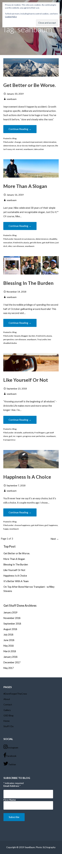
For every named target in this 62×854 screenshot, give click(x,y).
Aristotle (18, 432)
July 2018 (8, 634)
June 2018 (8, 640)
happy (5, 529)
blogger (24, 336)
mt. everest (17, 149)
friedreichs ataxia (21, 242)
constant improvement (32, 142)
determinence (9, 145)
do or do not (22, 145)
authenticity (28, 432)
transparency (9, 440)
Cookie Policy (11, 16)
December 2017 (11, 662)
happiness (53, 525)
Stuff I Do (8, 726)
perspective (8, 339)
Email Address (12, 785)
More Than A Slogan (25, 186)
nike (10, 246)
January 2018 (10, 656)
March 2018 (9, 651)
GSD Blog (8, 715)
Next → (55, 538)
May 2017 (8, 668)
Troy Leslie (42, 339)
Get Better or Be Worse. (29, 85)
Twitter (12, 764)
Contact (7, 704)
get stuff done (48, 242)
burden (32, 336)
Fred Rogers (40, 432)
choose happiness (22, 525)
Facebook (11, 755)
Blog (14, 138)
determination (49, 142)
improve (50, 145)
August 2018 (10, 629)
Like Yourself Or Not (25, 380)
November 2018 (11, 618)
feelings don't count (37, 145)
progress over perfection (34, 436)
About (6, 699)
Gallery (7, 710)
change (17, 142)
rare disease (18, 246)
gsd (10, 436)
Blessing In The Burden (28, 283)
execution (7, 242)
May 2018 (8, 645)
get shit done (35, 242)
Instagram (13, 747)
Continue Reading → (20, 129)
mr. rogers (17, 436)
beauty (17, 336)
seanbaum (12, 99)
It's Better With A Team (16, 581)
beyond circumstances (24, 239)
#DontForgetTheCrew (15, 693)
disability (53, 239)
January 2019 (10, 612)
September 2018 (12, 623)
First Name (9, 799)
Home (6, 720)
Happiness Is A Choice (27, 477)
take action (39, 149)
